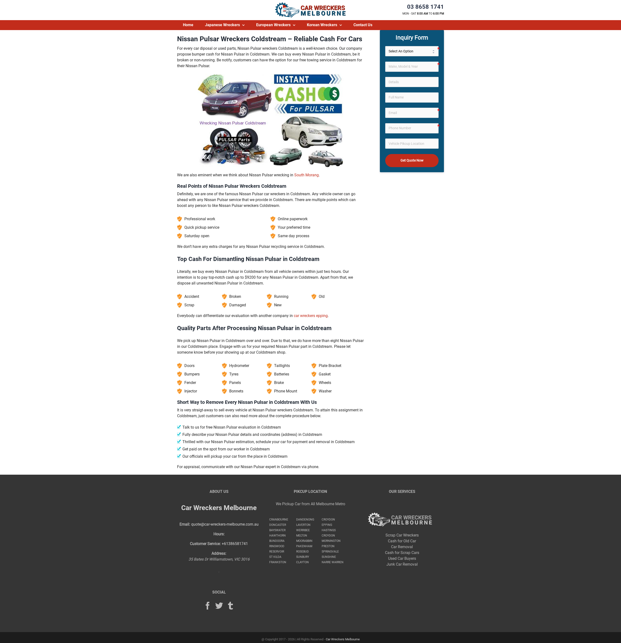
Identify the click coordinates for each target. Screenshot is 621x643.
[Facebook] (208, 606)
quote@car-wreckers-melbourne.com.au (225, 524)
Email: (185, 524)
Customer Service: (205, 543)
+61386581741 (235, 543)
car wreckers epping (311, 315)
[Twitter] (219, 606)
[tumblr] (230, 606)
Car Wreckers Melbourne (219, 508)
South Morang (306, 175)
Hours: (219, 534)
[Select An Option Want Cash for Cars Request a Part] (412, 51)
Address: (219, 553)
